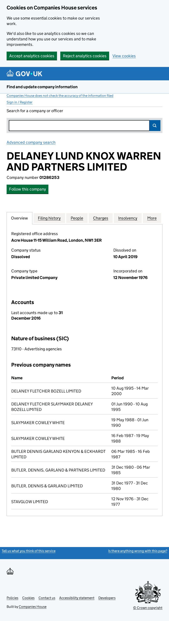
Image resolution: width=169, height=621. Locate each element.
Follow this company (27, 189)
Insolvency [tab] (127, 218)
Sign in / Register (20, 102)
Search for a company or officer (35, 110)
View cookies (124, 56)
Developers (107, 598)
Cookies (28, 598)
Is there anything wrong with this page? (137, 551)
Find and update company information (42, 86)
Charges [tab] (100, 218)
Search (154, 125)
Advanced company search (31, 142)
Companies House (32, 607)
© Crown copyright (147, 608)
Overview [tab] (19, 218)
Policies (12, 598)
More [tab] (152, 218)
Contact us (47, 598)
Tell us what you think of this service (28, 551)
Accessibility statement (76, 598)
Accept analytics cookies (31, 55)
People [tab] (77, 218)
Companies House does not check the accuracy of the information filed (60, 96)
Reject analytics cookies (85, 55)
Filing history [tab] (49, 218)
